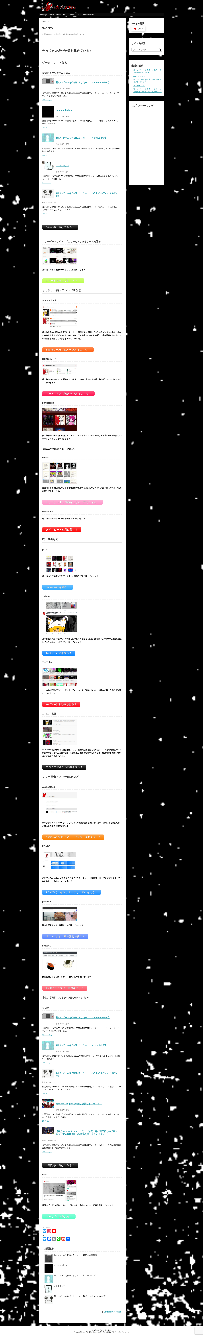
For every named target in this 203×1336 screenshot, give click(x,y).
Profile (51, 15)
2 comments (46, 183)
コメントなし (47, 100)
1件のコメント (47, 1121)
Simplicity (108, 1330)
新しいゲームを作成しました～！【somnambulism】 (83, 82)
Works (58, 15)
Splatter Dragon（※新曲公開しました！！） (79, 1103)
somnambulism (64, 110)
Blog (64, 15)
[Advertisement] (146, 145)
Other (79, 15)
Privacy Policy (88, 15)
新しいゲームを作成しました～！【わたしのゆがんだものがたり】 (82, 1296)
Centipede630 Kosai (112, 1312)
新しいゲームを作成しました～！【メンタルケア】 (81, 138)
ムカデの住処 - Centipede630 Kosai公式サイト (98, 1332)
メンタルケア (62, 165)
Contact (71, 15)
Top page (43, 15)
